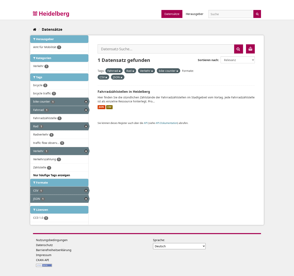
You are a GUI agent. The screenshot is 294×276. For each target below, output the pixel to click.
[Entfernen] (120, 70)
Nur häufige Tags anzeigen (51, 175)
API (146, 123)
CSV (109, 107)
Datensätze (171, 14)
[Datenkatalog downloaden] (250, 48)
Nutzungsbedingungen (52, 240)
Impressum (43, 255)
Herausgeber (194, 14)
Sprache (158, 240)
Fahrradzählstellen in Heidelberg (124, 91)
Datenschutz (44, 245)
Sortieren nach (208, 60)
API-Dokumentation (166, 123)
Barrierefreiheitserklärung (53, 250)
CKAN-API (42, 260)
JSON (101, 107)
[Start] (34, 29)
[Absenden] (257, 13)
